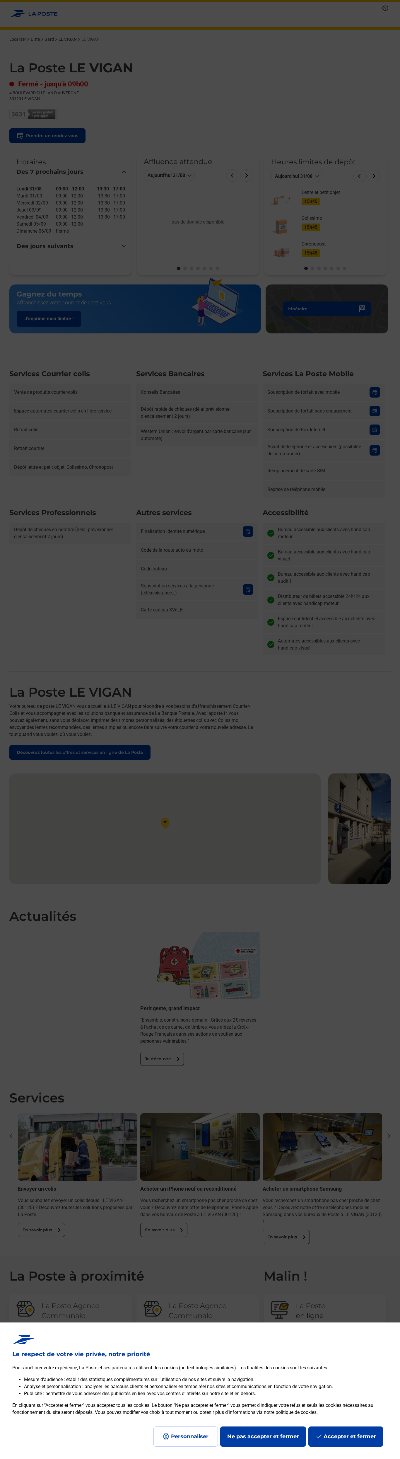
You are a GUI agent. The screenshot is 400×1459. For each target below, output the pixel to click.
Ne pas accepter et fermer (263, 1436)
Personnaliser (189, 1436)
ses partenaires (119, 1368)
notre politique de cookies (290, 1412)
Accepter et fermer (350, 1436)
